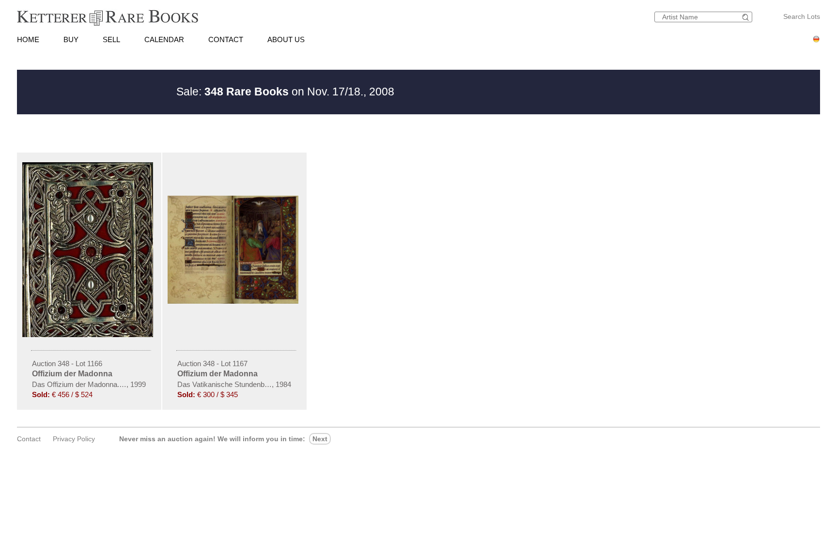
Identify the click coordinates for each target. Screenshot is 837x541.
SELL (111, 39)
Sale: (232, 91)
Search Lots (801, 16)
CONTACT (225, 39)
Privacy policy (74, 439)
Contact (29, 439)
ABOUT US (286, 39)
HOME (28, 39)
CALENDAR (164, 39)
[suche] (747, 17)
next (319, 439)
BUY (70, 39)
